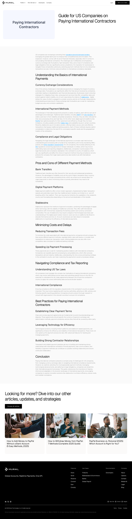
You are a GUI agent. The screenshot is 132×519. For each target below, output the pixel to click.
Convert (73, 481)
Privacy (120, 508)
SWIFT (79, 115)
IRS (36, 147)
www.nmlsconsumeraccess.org (88, 512)
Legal (123, 484)
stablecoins (85, 97)
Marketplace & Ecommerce (91, 476)
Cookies (125, 508)
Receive (73, 479)
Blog (122, 487)
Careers (123, 476)
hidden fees (64, 123)
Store (72, 473)
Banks (84, 479)
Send (72, 476)
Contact (123, 479)
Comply (73, 487)
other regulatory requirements (53, 145)
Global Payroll (86, 481)
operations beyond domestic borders (78, 55)
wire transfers (88, 115)
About (123, 473)
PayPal (37, 121)
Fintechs (85, 473)
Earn (72, 484)
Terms (115, 508)
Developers (109, 473)
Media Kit (124, 481)
